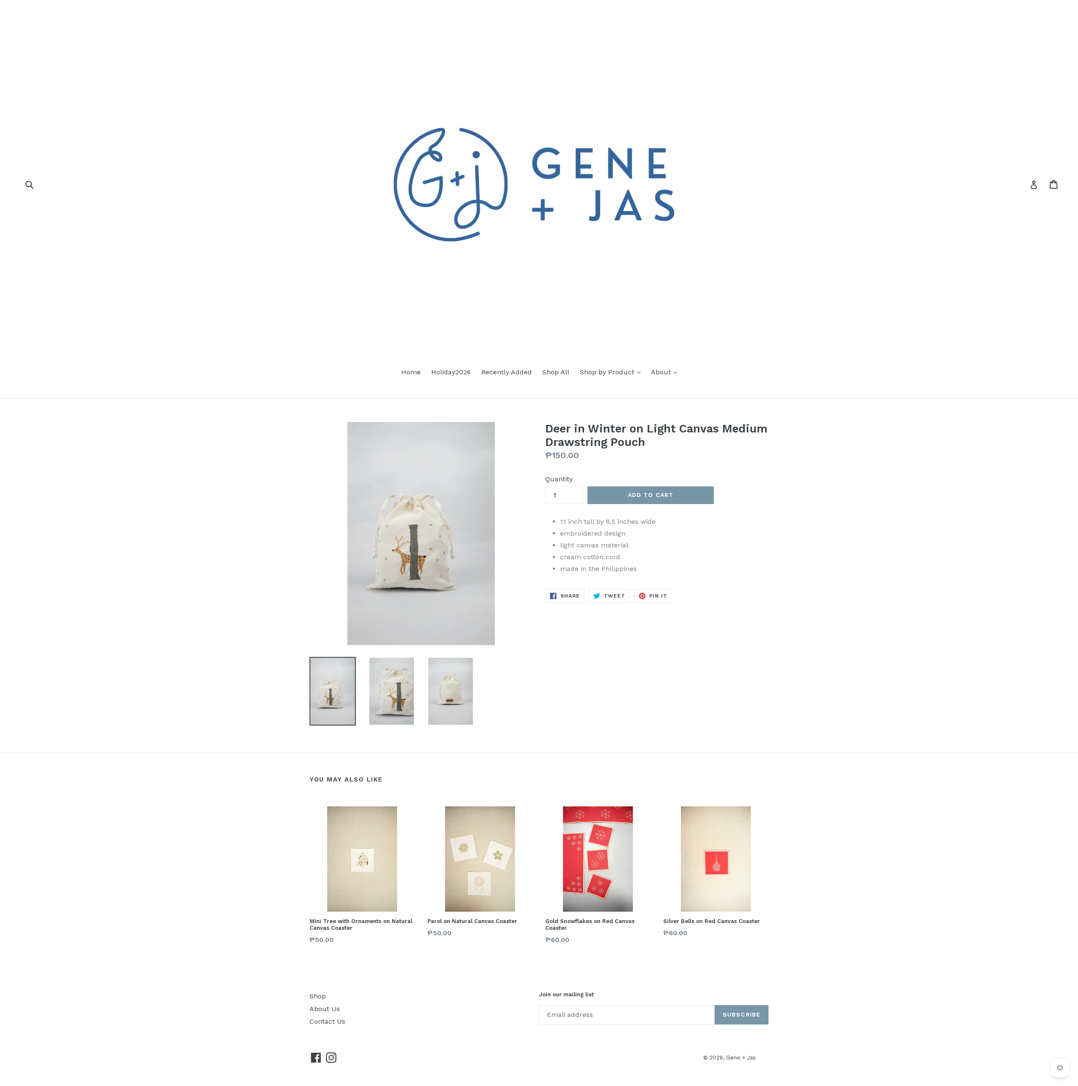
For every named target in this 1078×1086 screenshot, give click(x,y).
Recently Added (506, 372)
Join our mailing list (566, 994)
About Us (325, 1009)
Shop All (555, 372)
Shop (318, 996)
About (662, 372)
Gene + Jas (741, 1057)
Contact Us (327, 1021)
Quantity (559, 479)
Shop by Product (608, 372)
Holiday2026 (451, 372)
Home (411, 372)
